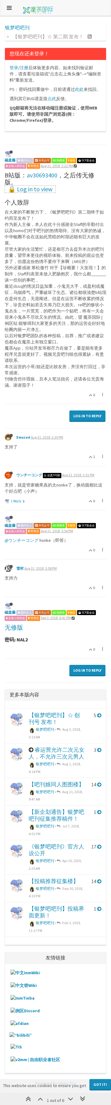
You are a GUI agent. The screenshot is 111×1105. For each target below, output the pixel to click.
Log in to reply (87, 416)
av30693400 (42, 175)
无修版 (14, 627)
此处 (79, 89)
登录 (14, 67)
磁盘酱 (10, 160)
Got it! (100, 1084)
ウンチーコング (29, 475)
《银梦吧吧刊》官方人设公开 (56, 850)
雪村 (20, 568)
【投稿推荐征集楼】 (54, 881)
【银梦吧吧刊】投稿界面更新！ (56, 912)
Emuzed (23, 437)
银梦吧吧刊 (44, 729)
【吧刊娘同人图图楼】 (56, 784)
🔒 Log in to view (30, 189)
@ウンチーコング (22, 540)
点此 (51, 98)
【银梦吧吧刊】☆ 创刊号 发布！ (54, 718)
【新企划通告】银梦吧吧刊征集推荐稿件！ (56, 815)
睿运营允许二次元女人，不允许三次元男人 (56, 753)
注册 (24, 67)
